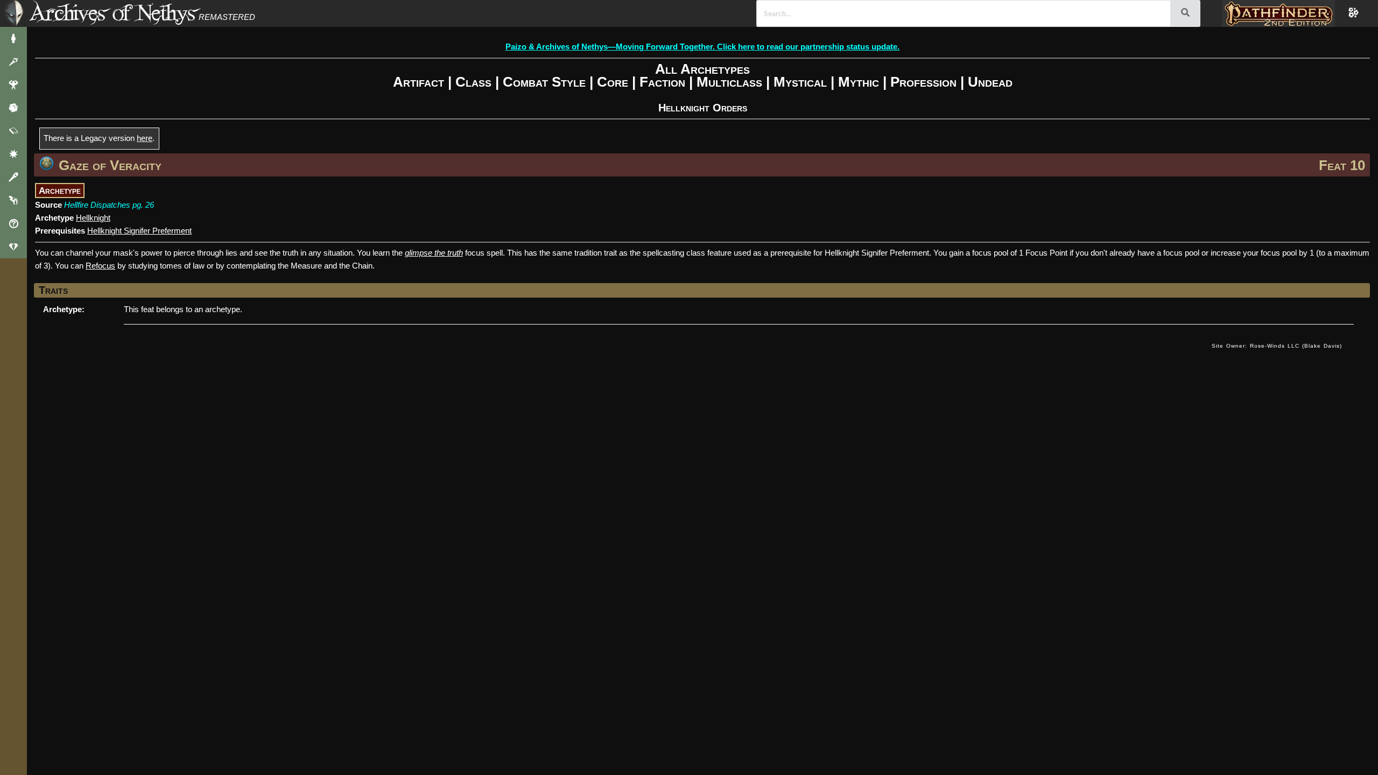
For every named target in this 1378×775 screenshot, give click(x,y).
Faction (662, 82)
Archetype (60, 190)
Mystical (800, 82)
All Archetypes (702, 69)
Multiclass (729, 82)
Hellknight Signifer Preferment (139, 230)
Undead (990, 82)
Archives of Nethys (112, 12)
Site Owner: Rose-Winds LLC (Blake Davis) (1277, 346)
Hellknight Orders (702, 108)
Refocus (100, 265)
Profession (923, 82)
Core (612, 82)
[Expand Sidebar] (13, 13)
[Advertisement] (619, 357)
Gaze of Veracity (110, 165)
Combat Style (544, 82)
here (144, 138)
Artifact (418, 82)
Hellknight (93, 217)
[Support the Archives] (13, 246)
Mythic (858, 82)
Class (473, 82)
